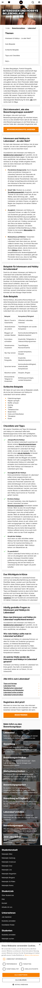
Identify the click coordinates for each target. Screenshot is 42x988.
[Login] (39, 2)
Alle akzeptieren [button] (21, 975)
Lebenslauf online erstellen (13, 692)
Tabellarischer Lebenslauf (12, 688)
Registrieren (21, 715)
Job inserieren (7, 917)
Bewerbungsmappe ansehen (21, 129)
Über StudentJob (8, 895)
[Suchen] (34, 2)
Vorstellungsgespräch (16, 192)
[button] (21, 984)
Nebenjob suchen (8, 938)
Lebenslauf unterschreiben (13, 695)
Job (31, 100)
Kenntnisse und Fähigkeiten (13, 690)
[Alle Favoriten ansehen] (9, 2)
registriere (7, 598)
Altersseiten (28, 230)
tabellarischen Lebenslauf (12, 155)
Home (7, 28)
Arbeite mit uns (7, 907)
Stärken (15, 250)
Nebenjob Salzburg (8, 858)
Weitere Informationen (32, 955)
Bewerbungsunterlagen (27, 444)
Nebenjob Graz (7, 866)
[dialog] (21, 965)
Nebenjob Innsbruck (9, 862)
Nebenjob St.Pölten (8, 881)
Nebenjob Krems (7, 885)
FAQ (3, 899)
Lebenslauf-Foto (9, 686)
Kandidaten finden (8, 925)
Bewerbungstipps (18, 28)
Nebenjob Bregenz (8, 877)
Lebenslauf (32, 28)
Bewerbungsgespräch (16, 505)
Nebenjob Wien (7, 854)
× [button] (39, 944)
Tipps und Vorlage (10, 683)
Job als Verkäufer (23, 453)
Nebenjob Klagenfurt (9, 874)
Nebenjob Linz (7, 870)
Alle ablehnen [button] (20, 980)
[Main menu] (2, 2)
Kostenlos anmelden (9, 921)
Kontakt (4, 903)
